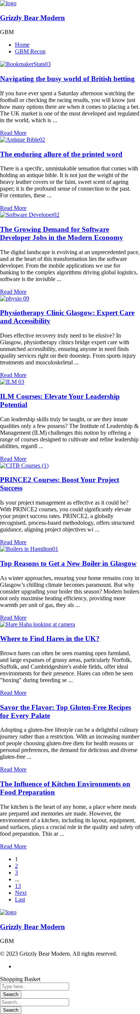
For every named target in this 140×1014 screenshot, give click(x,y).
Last (20, 899)
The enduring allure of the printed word (61, 154)
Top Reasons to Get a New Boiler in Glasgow (68, 563)
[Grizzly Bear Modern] (8, 3)
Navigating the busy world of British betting (67, 79)
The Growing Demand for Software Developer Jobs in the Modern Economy (61, 233)
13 (18, 886)
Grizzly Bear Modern (32, 18)
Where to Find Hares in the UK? (50, 638)
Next (21, 893)
